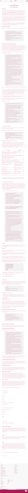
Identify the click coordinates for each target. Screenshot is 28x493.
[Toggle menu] (0, 1)
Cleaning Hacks (2, 467)
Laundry (15, 471)
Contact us (2, 469)
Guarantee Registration (3, 471)
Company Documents (3, 468)
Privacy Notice (2, 473)
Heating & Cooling (16, 470)
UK (11, 1)
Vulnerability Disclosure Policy (4, 475)
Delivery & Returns (3, 470)
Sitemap (2, 476)
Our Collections (16, 466)
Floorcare (15, 468)
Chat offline (26, 490)
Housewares (15, 469)
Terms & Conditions (3, 474)
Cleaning (15, 467)
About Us (2, 466)
